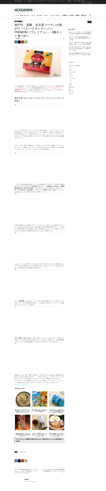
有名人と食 (71, 87)
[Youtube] (91, 3)
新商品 (19, 19)
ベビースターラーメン (22, 452)
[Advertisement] (64, 9)
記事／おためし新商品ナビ (20, 384)
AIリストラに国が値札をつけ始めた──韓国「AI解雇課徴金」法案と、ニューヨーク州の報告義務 (80, 43)
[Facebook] (83, 3)
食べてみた (20, 21)
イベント (71, 67)
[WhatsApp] (25, 41)
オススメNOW (72, 72)
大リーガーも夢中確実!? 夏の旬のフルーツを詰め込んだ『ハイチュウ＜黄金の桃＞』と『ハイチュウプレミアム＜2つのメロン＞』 (25, 471)
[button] (90, 15)
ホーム (15, 19)
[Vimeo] (88, 3)
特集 (70, 89)
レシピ (70, 80)
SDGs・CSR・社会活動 (74, 65)
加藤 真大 (18, 38)
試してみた (71, 91)
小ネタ (70, 83)
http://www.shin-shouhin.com (30, 481)
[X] (87, 3)
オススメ (71, 70)
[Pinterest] (22, 41)
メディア (71, 76)
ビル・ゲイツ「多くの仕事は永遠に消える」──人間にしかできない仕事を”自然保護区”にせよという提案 (80, 38)
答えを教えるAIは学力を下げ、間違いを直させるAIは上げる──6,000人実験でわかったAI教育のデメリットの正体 (80, 49)
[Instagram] (85, 3)
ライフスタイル (72, 78)
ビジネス (71, 74)
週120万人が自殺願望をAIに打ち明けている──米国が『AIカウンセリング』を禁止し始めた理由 (80, 54)
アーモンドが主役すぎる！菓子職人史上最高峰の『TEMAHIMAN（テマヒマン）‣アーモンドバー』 (53, 471)
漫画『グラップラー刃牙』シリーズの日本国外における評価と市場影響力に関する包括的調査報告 (80, 33)
